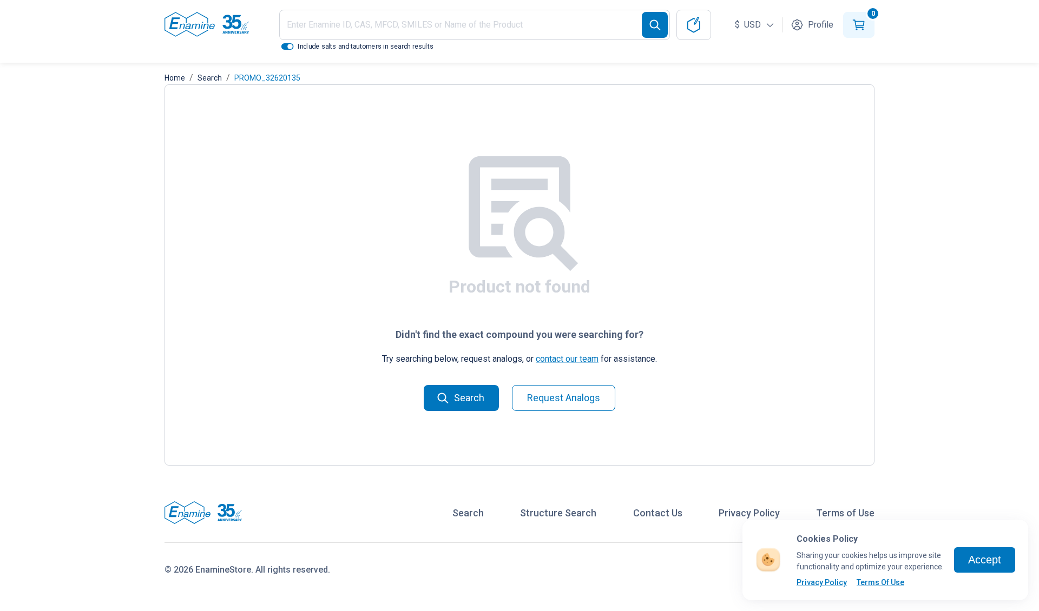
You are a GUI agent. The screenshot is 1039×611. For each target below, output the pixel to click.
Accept (984, 560)
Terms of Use (845, 513)
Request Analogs (563, 397)
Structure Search (558, 513)
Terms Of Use (880, 582)
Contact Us (657, 513)
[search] (655, 25)
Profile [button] (820, 24)
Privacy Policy (822, 582)
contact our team (567, 359)
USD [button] (749, 24)
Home (175, 78)
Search (210, 78)
